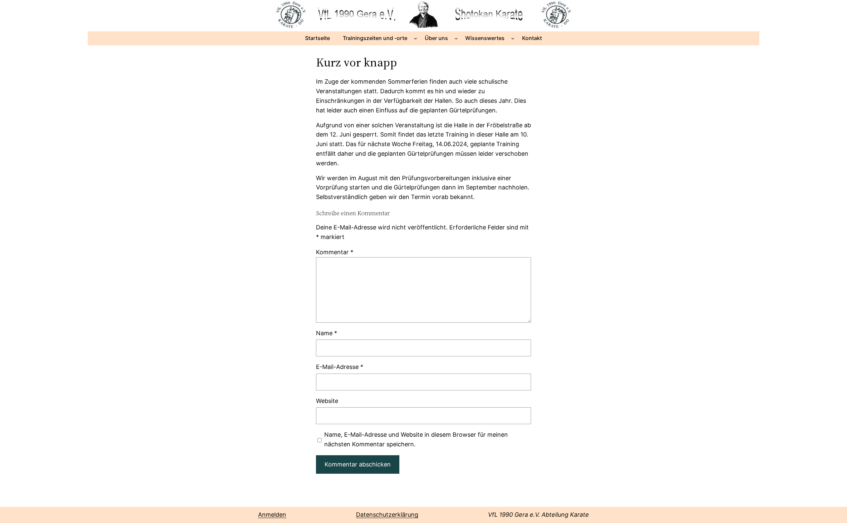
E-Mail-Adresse (339, 366)
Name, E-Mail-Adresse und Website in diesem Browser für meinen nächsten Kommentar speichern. (416, 439)
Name (326, 333)
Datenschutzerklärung (387, 514)
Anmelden (272, 514)
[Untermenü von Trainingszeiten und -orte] (415, 38)
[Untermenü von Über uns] (456, 38)
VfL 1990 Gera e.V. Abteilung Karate (538, 514)
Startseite (317, 38)
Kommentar (334, 252)
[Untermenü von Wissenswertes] (512, 38)
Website (327, 400)
